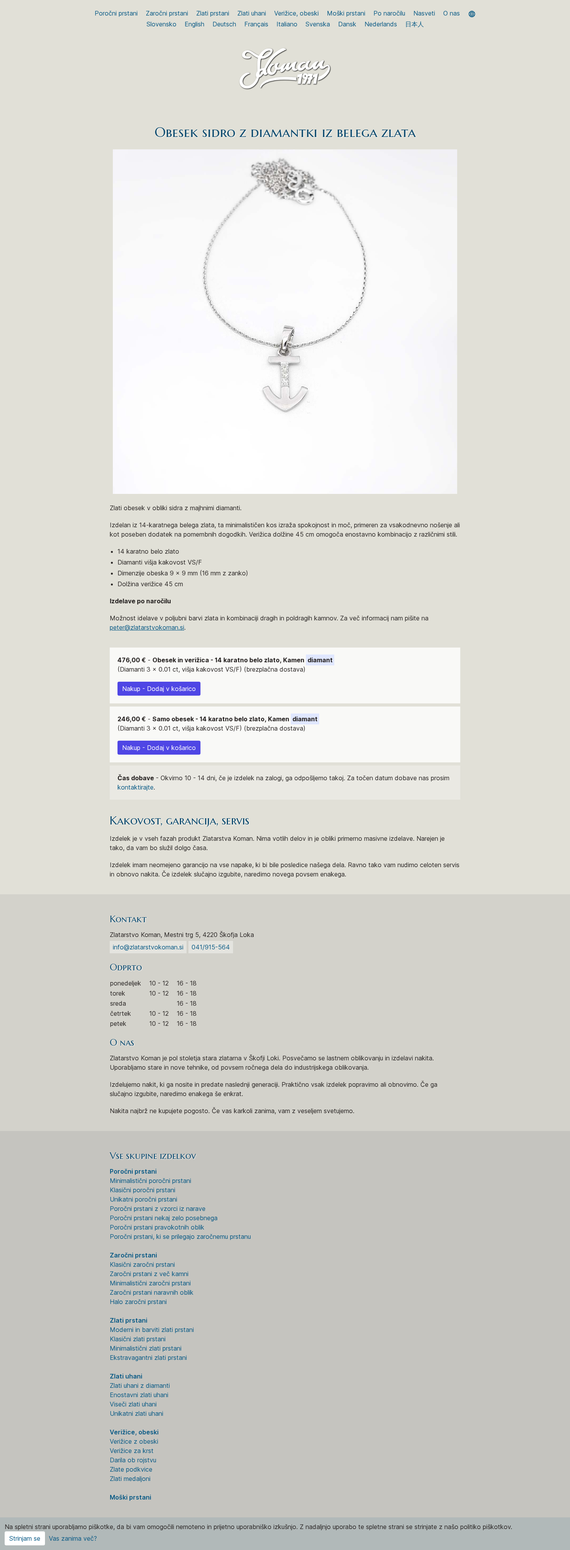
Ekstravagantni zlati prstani (148, 1357)
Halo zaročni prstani (138, 1302)
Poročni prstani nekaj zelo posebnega (164, 1218)
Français (256, 24)
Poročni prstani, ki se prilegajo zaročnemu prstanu (180, 1236)
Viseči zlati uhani (133, 1404)
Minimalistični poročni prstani (150, 1181)
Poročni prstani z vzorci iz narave (158, 1208)
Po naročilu (389, 13)
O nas (451, 13)
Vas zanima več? (73, 1538)
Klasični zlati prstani (138, 1339)
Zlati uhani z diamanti (140, 1385)
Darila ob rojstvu (133, 1460)
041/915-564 (211, 947)
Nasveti (424, 13)
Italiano (286, 24)
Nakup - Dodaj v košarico (159, 689)
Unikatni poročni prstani (143, 1199)
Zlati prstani (212, 13)
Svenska (318, 24)
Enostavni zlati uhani (139, 1395)
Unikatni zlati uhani (136, 1413)
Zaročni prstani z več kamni (149, 1274)
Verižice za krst (132, 1451)
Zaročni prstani (167, 13)
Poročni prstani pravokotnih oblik (157, 1227)
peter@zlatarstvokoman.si (147, 627)
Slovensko (161, 24)
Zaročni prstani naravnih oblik (151, 1292)
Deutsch (224, 24)
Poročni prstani (116, 13)
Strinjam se (24, 1538)
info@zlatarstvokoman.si (148, 947)
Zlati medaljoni (130, 1478)
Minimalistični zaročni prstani (150, 1283)
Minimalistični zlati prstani (145, 1348)
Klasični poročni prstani (142, 1190)
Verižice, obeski (296, 13)
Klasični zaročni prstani (142, 1264)
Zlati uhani (251, 13)
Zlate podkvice (131, 1469)
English (194, 24)
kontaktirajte (135, 787)
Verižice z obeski (134, 1441)
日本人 (414, 24)
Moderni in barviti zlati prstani (152, 1330)
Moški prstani (346, 13)
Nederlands (380, 24)
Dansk (347, 24)
